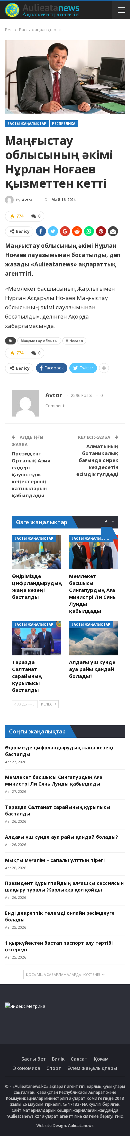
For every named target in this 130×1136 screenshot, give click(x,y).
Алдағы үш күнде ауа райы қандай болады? (61, 837)
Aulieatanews (81, 1125)
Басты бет (33, 1059)
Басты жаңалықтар (26, 123)
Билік (58, 1059)
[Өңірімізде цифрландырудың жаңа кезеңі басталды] (36, 552)
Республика (63, 123)
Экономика (26, 1068)
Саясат (79, 1059)
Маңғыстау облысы (39, 340)
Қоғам (101, 1059)
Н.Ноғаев (74, 340)
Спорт (53, 1068)
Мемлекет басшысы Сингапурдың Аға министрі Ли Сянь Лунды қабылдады (53, 780)
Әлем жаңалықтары (92, 1068)
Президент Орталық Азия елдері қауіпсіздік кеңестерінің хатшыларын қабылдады (31, 474)
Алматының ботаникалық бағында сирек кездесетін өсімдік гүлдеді (97, 460)
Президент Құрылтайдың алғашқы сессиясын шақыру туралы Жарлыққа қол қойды (64, 886)
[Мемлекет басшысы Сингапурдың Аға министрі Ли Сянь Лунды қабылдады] (93, 552)
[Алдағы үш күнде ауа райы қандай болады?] (93, 638)
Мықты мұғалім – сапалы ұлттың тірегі (55, 860)
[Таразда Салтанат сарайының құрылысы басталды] (36, 638)
